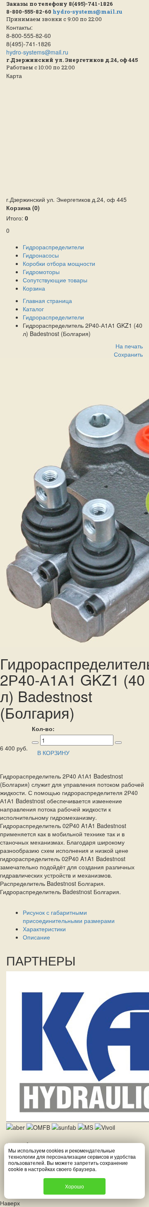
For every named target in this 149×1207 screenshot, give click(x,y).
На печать (129, 346)
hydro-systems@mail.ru (88, 11)
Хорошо (74, 1186)
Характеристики (44, 929)
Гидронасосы (41, 255)
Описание (36, 937)
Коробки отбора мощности (59, 263)
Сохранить (128, 354)
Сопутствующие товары (55, 280)
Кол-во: (43, 728)
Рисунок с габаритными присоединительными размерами (69, 916)
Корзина (23, 208)
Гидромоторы (41, 271)
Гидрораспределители (53, 247)
